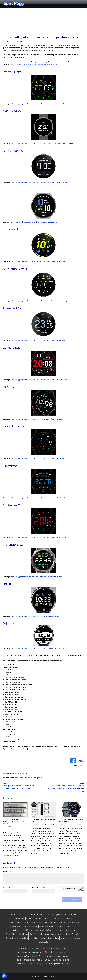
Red (31, 934)
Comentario (8, 872)
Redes (35, 934)
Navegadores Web (39, 930)
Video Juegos (77, 938)
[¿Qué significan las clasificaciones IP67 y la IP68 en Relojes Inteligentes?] (71, 810)
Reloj (25, 778)
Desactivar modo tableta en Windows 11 (29, 948)
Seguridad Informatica (57, 934)
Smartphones (24, 938)
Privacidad (52, 976)
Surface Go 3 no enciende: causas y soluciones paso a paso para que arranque (57, 960)
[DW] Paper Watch (10, 624)
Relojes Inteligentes (35, 778)
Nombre (6, 887)
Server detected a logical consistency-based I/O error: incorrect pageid (29, 964)
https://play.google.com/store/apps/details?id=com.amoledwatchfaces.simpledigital (40, 301)
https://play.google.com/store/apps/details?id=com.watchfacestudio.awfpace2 (38, 261)
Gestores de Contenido (36, 922)
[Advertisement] (43, 20)
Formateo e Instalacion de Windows (18, 922)
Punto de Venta (23, 934)
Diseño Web (39, 918)
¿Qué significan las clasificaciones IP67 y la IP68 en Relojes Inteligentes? (71, 820)
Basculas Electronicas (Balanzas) (33, 915)
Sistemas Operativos (12, 938)
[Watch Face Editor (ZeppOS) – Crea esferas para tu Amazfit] (43, 810)
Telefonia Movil (34, 938)
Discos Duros (30, 918)
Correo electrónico (39, 887)
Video (70, 938)
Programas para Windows (12, 829)
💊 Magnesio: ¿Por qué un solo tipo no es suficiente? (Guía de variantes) (57, 952)
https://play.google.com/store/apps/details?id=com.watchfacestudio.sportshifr (38, 104)
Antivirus (20, 915)
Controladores (72, 915)
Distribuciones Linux (50, 918)
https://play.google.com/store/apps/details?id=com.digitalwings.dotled (35, 616)
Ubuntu (56, 938)
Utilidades (63, 938)
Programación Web (71, 930)
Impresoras (62, 922)
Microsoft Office (15, 930)
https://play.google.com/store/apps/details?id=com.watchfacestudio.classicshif (38, 458)
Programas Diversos (11, 934)
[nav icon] (82, 4)
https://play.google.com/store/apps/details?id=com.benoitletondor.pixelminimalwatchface (42, 143)
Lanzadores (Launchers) (30, 926)
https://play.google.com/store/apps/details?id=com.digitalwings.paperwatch (37, 648)
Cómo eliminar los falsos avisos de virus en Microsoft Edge (55, 948)
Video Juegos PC (43, 942)
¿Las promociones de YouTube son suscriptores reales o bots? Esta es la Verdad (57, 956)
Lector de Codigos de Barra (46, 926)
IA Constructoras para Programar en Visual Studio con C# (29, 952)
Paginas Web (49, 930)
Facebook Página (56, 761)
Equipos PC (70, 918)
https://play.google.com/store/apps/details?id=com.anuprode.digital (34, 222)
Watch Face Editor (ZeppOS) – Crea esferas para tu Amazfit (43, 820)
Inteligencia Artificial (16, 926)
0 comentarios (18, 41)
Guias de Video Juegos (50, 922)
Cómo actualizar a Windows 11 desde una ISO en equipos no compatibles (29, 956)
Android (13, 915)
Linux (75, 926)
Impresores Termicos (73, 922)
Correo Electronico (19, 918)
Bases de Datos (49, 915)
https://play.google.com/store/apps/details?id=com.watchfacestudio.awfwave (38, 340)
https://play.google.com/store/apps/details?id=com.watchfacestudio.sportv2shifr (39, 380)
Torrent (50, 938)
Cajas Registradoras (60, 915)
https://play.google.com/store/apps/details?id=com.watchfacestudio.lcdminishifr (39, 498)
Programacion (59, 930)
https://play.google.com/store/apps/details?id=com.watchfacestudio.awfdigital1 (39, 182)
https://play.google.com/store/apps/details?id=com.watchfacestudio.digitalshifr (38, 537)
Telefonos (43, 938)
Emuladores (61, 918)
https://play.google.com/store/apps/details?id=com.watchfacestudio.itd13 (37, 577)
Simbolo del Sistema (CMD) (73, 934)
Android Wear (18, 778)
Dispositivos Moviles (21, 773)
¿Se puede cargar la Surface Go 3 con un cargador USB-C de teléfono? (29, 960)
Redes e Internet (44, 934)
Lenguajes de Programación (63, 926)
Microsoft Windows (27, 930)
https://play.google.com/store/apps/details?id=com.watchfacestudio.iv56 (36, 419)
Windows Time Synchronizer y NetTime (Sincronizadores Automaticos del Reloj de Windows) (13, 821)
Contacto (46, 976)
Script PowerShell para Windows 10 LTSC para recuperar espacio (57, 964)
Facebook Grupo (77, 761)
